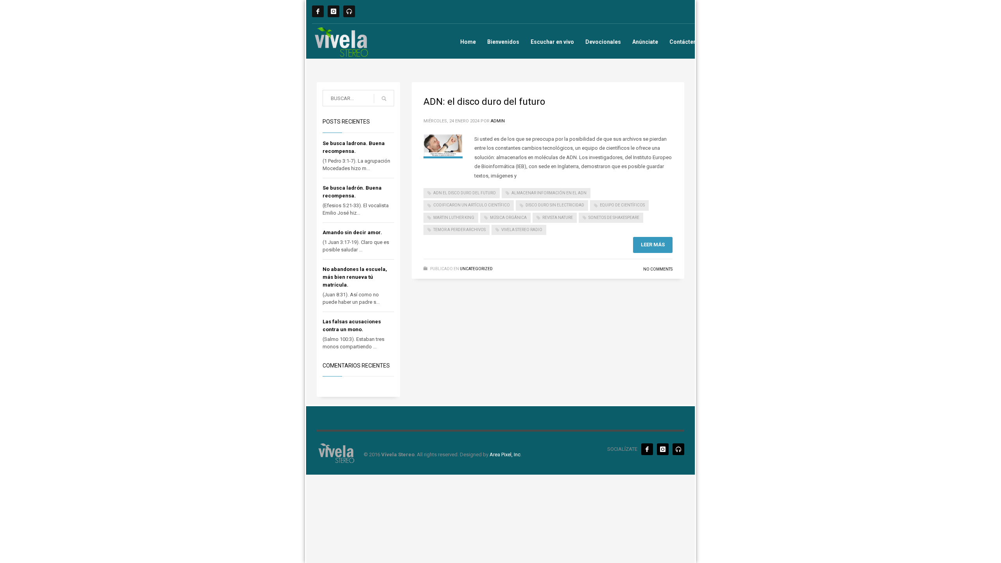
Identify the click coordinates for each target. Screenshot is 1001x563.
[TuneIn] (349, 11)
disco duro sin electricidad (555, 205)
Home (468, 42)
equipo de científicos (622, 205)
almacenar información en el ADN (549, 193)
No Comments (658, 269)
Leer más (653, 244)
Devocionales (603, 42)
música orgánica (508, 217)
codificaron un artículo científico (471, 205)
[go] (384, 98)
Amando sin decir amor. (352, 232)
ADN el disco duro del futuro (464, 193)
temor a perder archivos (459, 230)
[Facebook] (318, 11)
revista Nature (557, 217)
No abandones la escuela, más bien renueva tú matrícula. (355, 277)
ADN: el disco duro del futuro (484, 101)
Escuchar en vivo (552, 42)
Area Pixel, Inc (505, 454)
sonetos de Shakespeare (613, 217)
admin (498, 121)
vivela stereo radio (521, 230)
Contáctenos (686, 42)
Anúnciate (645, 42)
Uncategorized (476, 269)
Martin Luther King (453, 217)
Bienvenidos (503, 42)
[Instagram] (333, 11)
